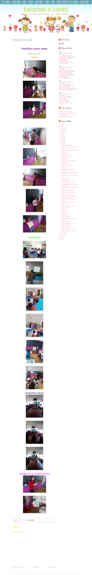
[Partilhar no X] (31, 520)
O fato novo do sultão (63, 87)
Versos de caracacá (63, 100)
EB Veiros (46, 5)
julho (62, 136)
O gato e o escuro (62, 97)
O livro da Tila (61, 59)
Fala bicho (61, 78)
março (62, 143)
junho (62, 137)
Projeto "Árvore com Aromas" (67, 165)
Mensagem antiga (52, 567)
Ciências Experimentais (66, 223)
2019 (61, 124)
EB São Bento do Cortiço (62, 2)
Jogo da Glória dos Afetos (66, 155)
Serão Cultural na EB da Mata (66, 145)
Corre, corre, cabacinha (63, 55)
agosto (62, 134)
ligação (70, 53)
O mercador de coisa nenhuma (65, 85)
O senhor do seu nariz (63, 84)
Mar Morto (63, 204)
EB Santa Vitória (85, 2)
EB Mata (53, 2)
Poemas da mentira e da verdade (65, 88)
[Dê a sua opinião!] (30, 520)
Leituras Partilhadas (65, 207)
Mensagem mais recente (18, 567)
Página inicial (36, 567)
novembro (63, 130)
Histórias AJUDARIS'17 (66, 216)
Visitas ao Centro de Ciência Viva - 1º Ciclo (69, 197)
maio (62, 139)
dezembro (63, 128)
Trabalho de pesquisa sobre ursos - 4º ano (69, 205)
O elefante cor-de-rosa (63, 70)
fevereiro (63, 233)
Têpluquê (61, 76)
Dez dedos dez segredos (64, 62)
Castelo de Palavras (63, 115)
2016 (61, 239)
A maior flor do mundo (63, 96)
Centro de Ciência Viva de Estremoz (66, 111)
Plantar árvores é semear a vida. (67, 182)
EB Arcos (24, 2)
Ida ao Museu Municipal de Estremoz (68, 195)
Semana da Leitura (64, 211)
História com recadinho (63, 102)
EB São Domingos (74, 2)
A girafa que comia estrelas (64, 71)
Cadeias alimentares (65, 180)
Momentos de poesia (65, 178)
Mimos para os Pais (65, 153)
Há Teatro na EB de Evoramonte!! (67, 190)
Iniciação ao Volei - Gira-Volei (67, 227)
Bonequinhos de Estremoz (46, 9)
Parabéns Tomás (64, 213)
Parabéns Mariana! (64, 158)
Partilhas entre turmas (65, 225)
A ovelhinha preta (62, 63)
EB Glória (46, 2)
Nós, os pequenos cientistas (66, 157)
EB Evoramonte (39, 2)
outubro (62, 132)
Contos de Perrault (62, 89)
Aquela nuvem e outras (63, 58)
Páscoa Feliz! (63, 167)
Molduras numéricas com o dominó (68, 231)
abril (62, 141)
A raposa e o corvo (62, 101)
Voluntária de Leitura (65, 163)
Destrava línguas (62, 61)
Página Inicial (7, 2)
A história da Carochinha (64, 72)
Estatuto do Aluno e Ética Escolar (65, 116)
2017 (61, 237)
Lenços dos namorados (65, 229)
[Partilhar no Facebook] (33, 520)
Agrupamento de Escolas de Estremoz (66, 113)
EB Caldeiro (30, 2)
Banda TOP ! (63, 209)
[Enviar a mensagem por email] (29, 520)
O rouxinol (61, 99)
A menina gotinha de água (64, 75)
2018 (61, 126)
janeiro (62, 235)
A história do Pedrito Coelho (64, 57)
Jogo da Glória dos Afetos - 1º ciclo (68, 202)
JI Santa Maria (16, 2)
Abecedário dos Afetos (65, 215)
